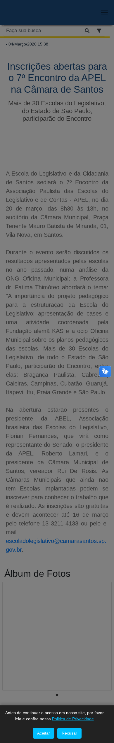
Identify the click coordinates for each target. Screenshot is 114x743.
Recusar (69, 733)
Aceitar (43, 733)
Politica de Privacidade (73, 718)
